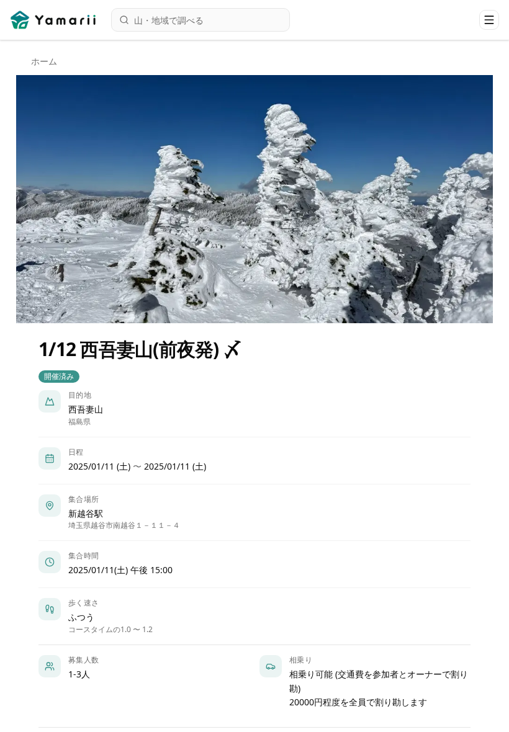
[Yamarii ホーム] (54, 19)
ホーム (44, 61)
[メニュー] (489, 20)
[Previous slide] (36, 199)
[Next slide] (473, 199)
